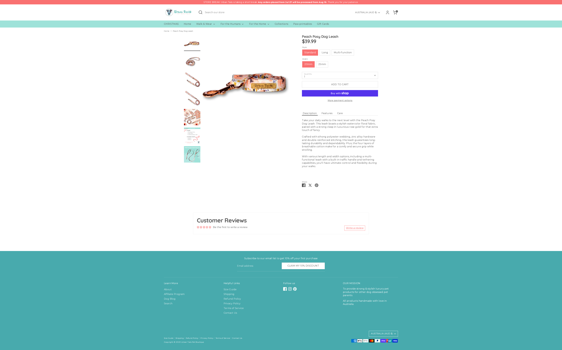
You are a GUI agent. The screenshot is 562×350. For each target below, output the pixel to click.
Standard (310, 52)
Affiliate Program (174, 294)
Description (310, 113)
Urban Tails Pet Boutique (192, 342)
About (168, 289)
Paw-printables (302, 24)
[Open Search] (200, 12)
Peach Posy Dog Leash (183, 31)
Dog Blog (169, 298)
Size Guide (230, 289)
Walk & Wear (204, 24)
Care (340, 113)
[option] (248, 81)
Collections (281, 24)
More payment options (340, 100)
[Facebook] (285, 289)
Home (187, 24)
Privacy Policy (232, 303)
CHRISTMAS (171, 24)
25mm (322, 64)
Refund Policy (232, 298)
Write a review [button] (355, 228)
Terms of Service (234, 308)
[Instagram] (290, 289)
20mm (308, 64)
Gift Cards (323, 24)
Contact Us (230, 312)
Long (325, 52)
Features (327, 113)
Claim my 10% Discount (303, 265)
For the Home (258, 24)
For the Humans (231, 24)
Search (168, 303)
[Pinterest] (295, 289)
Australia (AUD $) (366, 12)
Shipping (229, 294)
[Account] (387, 12)
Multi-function (343, 52)
